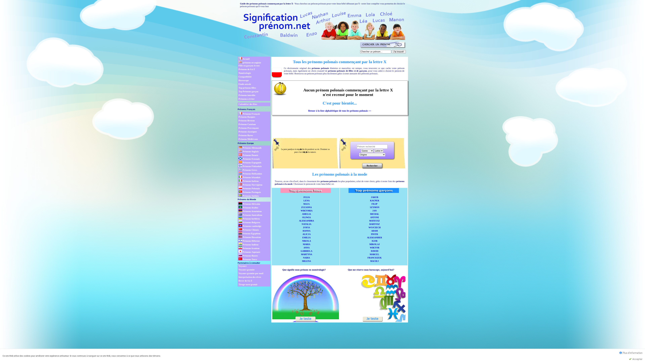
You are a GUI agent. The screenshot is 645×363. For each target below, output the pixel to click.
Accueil (246, 59)
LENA (307, 200)
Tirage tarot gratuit (248, 284)
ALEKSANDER (374, 237)
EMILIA (306, 237)
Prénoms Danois (250, 155)
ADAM (374, 231)
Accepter (637, 359)
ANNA (307, 247)
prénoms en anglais (251, 62)
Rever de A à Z (245, 280)
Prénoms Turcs (249, 259)
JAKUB (374, 197)
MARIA (306, 244)
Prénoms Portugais (251, 192)
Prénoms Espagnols (251, 162)
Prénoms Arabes (250, 207)
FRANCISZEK (375, 257)
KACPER (374, 200)
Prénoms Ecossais (251, 159)
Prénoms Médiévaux (248, 139)
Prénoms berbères (251, 218)
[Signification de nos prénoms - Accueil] (321, 25)
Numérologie (245, 73)
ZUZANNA (306, 207)
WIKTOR (374, 247)
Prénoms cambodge (251, 226)
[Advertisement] (298, 48)
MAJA (306, 204)
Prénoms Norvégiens (252, 185)
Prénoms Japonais (251, 252)
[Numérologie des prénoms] (305, 320)
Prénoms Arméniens (252, 211)
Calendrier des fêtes (248, 104)
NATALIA (306, 224)
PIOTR (374, 234)
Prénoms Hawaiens (251, 237)
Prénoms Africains (251, 204)
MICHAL (374, 214)
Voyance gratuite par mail (251, 273)
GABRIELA (306, 251)
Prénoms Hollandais (252, 173)
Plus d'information (632, 353)
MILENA (306, 261)
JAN (374, 210)
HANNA (306, 231)
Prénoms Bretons (247, 120)
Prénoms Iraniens (251, 248)
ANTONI (374, 217)
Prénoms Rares (246, 135)
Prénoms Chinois (250, 230)
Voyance (243, 266)
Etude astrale (245, 84)
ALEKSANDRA (306, 220)
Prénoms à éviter (247, 99)
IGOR (374, 241)
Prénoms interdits (247, 95)
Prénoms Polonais (251, 188)
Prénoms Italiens (250, 181)
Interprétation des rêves (250, 277)
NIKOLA (306, 241)
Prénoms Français (251, 114)
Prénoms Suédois (250, 196)
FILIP (374, 204)
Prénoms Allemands (252, 148)
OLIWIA (306, 217)
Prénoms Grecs (249, 170)
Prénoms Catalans (247, 124)
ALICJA (307, 234)
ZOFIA (306, 227)
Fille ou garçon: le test (249, 65)
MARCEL (374, 254)
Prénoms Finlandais (252, 166)
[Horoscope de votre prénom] (372, 320)
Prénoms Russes (250, 255)
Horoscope (244, 80)
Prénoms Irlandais (251, 177)
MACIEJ (374, 261)
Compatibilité (245, 76)
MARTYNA (306, 254)
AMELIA (306, 214)
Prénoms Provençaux (249, 128)
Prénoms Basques (247, 117)
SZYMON (374, 207)
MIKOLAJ (374, 244)
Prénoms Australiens (252, 215)
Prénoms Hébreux (251, 241)
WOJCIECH (375, 227)
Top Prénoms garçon (248, 91)
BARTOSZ (374, 224)
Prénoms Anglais (250, 151)
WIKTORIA (306, 210)
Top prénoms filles (247, 88)
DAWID (374, 251)
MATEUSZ (374, 220)
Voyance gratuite (247, 269)
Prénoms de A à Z (247, 69)
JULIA (306, 197)
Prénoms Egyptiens (251, 233)
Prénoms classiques (248, 131)
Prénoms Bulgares (251, 222)
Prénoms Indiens (250, 244)
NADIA (306, 257)
